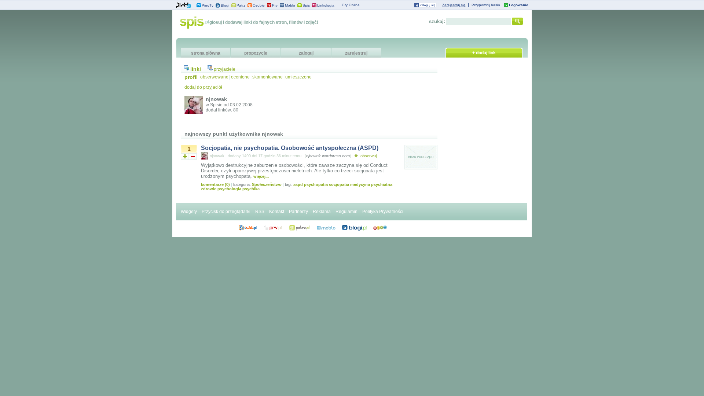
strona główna (205, 53)
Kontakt (276, 211)
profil (191, 77)
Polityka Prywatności (382, 211)
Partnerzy (298, 211)
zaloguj (306, 53)
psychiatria (381, 184)
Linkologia (325, 5)
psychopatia (316, 184)
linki (195, 69)
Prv (275, 5)
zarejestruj (356, 53)
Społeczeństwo (267, 184)
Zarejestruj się (454, 5)
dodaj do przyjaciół (203, 87)
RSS (259, 211)
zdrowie (208, 189)
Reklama (322, 211)
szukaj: (437, 21)
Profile (247, 227)
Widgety (189, 211)
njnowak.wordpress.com (328, 156)
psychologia (229, 189)
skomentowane (267, 77)
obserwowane (214, 77)
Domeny (273, 227)
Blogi (225, 5)
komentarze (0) (215, 184)
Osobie (259, 5)
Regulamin (347, 211)
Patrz (240, 5)
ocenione (240, 77)
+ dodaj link (484, 52)
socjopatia (339, 184)
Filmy (299, 227)
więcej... (261, 176)
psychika (251, 189)
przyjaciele (224, 69)
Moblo (290, 5)
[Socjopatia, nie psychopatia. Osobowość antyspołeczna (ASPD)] (420, 168)
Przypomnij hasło (486, 5)
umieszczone (298, 77)
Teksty (326, 227)
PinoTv (207, 5)
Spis (306, 5)
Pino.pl (183, 5)
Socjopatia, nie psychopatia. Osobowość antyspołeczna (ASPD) (289, 148)
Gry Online (351, 5)
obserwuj (368, 156)
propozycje (255, 53)
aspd (298, 184)
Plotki (380, 227)
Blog (354, 227)
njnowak (217, 156)
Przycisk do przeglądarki (226, 211)
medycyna (360, 184)
